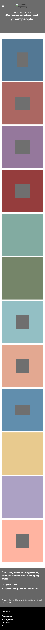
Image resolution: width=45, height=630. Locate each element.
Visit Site (21, 60)
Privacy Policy (8, 600)
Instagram (7, 619)
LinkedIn (6, 622)
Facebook (7, 616)
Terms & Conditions (25, 600)
